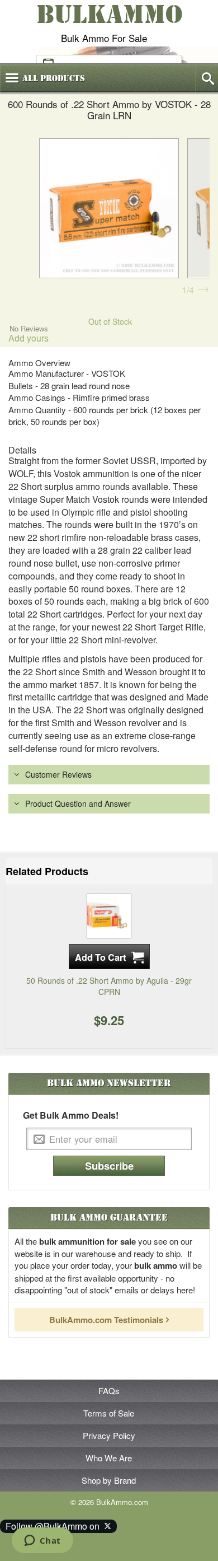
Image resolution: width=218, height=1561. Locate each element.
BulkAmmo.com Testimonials (106, 1320)
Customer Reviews (58, 774)
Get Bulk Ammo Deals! (71, 1115)
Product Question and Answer (78, 803)
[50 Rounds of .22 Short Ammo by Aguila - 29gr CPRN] (109, 914)
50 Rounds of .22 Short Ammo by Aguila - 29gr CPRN (109, 986)
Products (53, 78)
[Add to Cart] (109, 956)
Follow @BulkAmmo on (55, 1526)
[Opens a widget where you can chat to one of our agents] (42, 1541)
